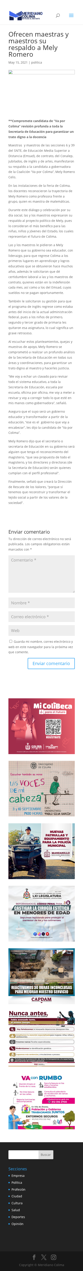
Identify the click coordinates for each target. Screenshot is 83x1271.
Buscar (46, 1154)
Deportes (18, 1217)
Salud (16, 1210)
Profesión (18, 1189)
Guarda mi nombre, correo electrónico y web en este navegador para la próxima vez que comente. (40, 646)
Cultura (17, 1203)
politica (36, 62)
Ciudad (17, 1196)
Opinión (17, 1224)
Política (17, 1182)
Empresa (18, 1175)
